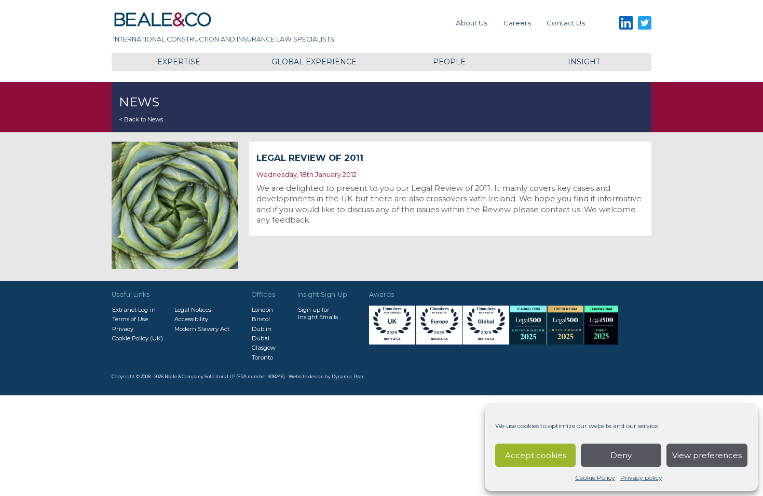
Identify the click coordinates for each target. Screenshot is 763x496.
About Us (471, 23)
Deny (621, 455)
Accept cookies (535, 455)
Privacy (122, 329)
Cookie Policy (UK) (137, 338)
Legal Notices (192, 309)
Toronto (262, 357)
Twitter (645, 23)
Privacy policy (641, 477)
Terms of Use (130, 319)
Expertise (178, 61)
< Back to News (141, 119)
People (449, 61)
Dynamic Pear (348, 376)
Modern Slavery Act (201, 329)
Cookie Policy (595, 477)
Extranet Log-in (134, 309)
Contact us (566, 23)
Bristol (261, 319)
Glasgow (264, 347)
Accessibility (191, 319)
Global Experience (314, 61)
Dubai (260, 338)
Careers (517, 23)
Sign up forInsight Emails (318, 313)
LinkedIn (626, 23)
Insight (584, 61)
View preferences (707, 455)
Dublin (261, 329)
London (262, 309)
